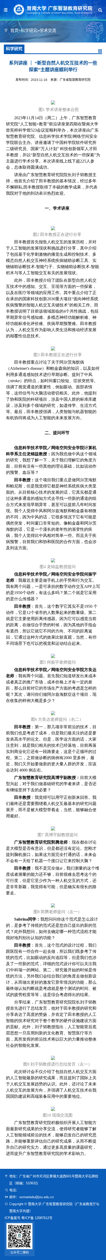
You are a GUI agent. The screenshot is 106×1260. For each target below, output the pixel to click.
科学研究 (29, 30)
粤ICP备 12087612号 (36, 1218)
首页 (14, 30)
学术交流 (48, 30)
